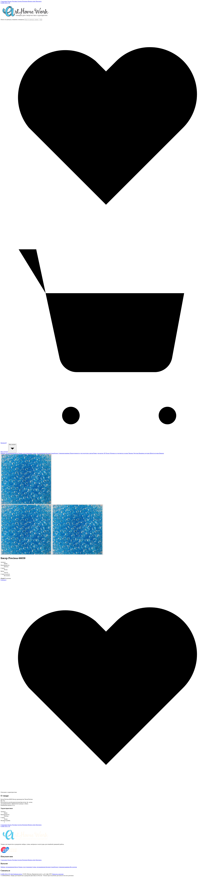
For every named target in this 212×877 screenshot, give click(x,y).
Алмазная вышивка (64, 453)
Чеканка (130, 453)
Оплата (9, 1)
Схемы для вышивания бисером (41, 453)
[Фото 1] (26, 529)
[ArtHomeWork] (25, 18)
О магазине (4, 1)
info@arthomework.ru (16, 874)
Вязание (161, 453)
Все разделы (73, 867)
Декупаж (136, 453)
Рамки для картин (98, 453)
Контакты (38, 1)
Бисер (16, 453)
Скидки (19, 1)
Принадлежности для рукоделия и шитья (81, 453)
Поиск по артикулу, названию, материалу (12, 19)
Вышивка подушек (144, 453)
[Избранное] (106, 230)
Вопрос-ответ (32, 1)
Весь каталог (4, 451)
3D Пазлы (107, 453)
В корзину (3, 580)
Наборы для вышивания (8, 453)
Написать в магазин (58, 874)
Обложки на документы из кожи (119, 453)
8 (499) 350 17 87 (5, 3)
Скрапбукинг (55, 453)
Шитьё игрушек (154, 453)
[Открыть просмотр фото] (26, 479)
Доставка (14, 1)
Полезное (25, 1)
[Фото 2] (77, 529)
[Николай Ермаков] (9, 853)
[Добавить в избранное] (106, 790)
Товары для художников (25, 453)
